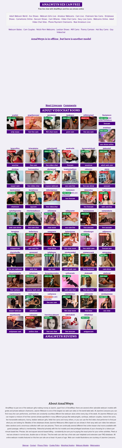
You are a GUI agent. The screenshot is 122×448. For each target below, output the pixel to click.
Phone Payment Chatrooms (60, 22)
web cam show (15, 227)
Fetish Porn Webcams (45, 29)
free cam (33, 165)
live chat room (70, 248)
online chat (33, 331)
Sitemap (25, 445)
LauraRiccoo (33, 190)
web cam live (107, 206)
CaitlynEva (52, 294)
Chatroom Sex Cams (94, 16)
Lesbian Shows (62, 29)
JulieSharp (33, 273)
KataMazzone (88, 211)
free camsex (15, 290)
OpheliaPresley (15, 211)
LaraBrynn (70, 115)
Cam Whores (54, 19)
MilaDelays (88, 314)
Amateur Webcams (66, 16)
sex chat (106, 310)
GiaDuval (106, 273)
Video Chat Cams (68, 19)
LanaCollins (15, 148)
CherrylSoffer (15, 252)
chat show (52, 248)
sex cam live (70, 186)
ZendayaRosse (107, 294)
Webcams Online (100, 19)
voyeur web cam (33, 290)
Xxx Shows (33, 16)
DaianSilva (88, 190)
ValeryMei (33, 314)
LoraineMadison (70, 169)
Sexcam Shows (40, 19)
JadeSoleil (107, 148)
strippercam (15, 248)
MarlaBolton (70, 294)
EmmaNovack (88, 252)
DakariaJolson (51, 190)
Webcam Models (82, 445)
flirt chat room (52, 132)
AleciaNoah (51, 169)
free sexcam (88, 227)
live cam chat (33, 227)
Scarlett (15, 115)
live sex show (88, 186)
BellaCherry (33, 231)
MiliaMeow (52, 211)
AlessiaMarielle (15, 273)
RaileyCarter (70, 211)
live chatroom (88, 269)
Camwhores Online (24, 19)
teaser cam (15, 186)
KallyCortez (106, 190)
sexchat (15, 165)
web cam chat (70, 290)
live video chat (52, 165)
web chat (33, 269)
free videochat (52, 206)
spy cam (51, 269)
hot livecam (70, 198)
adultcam (33, 310)
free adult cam (88, 248)
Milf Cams (75, 29)
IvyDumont (70, 190)
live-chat (88, 310)
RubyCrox (88, 169)
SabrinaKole (70, 314)
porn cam (70, 132)
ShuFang (15, 169)
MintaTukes (106, 252)
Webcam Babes (15, 29)
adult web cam (107, 165)
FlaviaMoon (106, 115)
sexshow (88, 165)
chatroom (15, 206)
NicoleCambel (70, 252)
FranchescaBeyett (52, 314)
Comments (69, 105)
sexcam (107, 186)
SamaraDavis (107, 211)
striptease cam (15, 331)
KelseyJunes (70, 231)
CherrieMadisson (33, 211)
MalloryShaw (33, 294)
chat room (52, 227)
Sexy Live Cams (85, 19)
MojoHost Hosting (67, 445)
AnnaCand (33, 252)
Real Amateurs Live (82, 22)
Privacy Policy (43, 445)
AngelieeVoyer (33, 115)
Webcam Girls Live (48, 16)
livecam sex (107, 248)
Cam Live (80, 16)
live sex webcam (15, 269)
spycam (33, 206)
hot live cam (33, 132)
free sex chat (88, 290)
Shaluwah (88, 273)
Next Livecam (54, 105)
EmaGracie (52, 231)
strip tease (15, 132)
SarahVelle (70, 148)
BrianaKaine (33, 148)
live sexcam (107, 227)
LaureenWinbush (88, 148)
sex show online (107, 144)
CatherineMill (52, 148)
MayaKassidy (15, 314)
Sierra (107, 169)
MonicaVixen (15, 190)
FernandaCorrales (52, 273)
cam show (107, 269)
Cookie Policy (54, 445)
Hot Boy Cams (102, 29)
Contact (33, 445)
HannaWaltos (33, 169)
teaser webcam (15, 310)
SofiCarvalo (70, 273)
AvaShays (107, 127)
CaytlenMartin (15, 294)
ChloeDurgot (89, 231)
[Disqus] (61, 369)
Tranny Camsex (87, 29)
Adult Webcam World (18, 16)
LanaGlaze (15, 231)
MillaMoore (106, 231)
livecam (107, 123)
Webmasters (95, 445)
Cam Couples (29, 29)
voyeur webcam (51, 186)
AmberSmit (88, 294)
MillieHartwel (88, 115)
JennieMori (52, 115)
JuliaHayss (52, 252)
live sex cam (89, 132)
